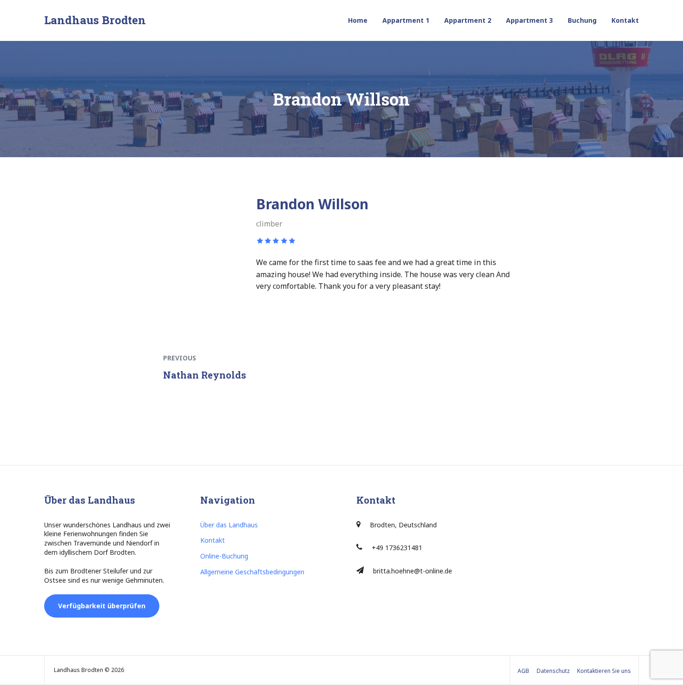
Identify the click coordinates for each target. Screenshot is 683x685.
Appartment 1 (405, 20)
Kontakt (625, 20)
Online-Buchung (224, 556)
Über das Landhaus (229, 524)
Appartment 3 (529, 20)
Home (358, 20)
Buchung (582, 20)
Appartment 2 (467, 20)
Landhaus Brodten (95, 20)
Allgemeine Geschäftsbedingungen (252, 571)
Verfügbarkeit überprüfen (101, 605)
